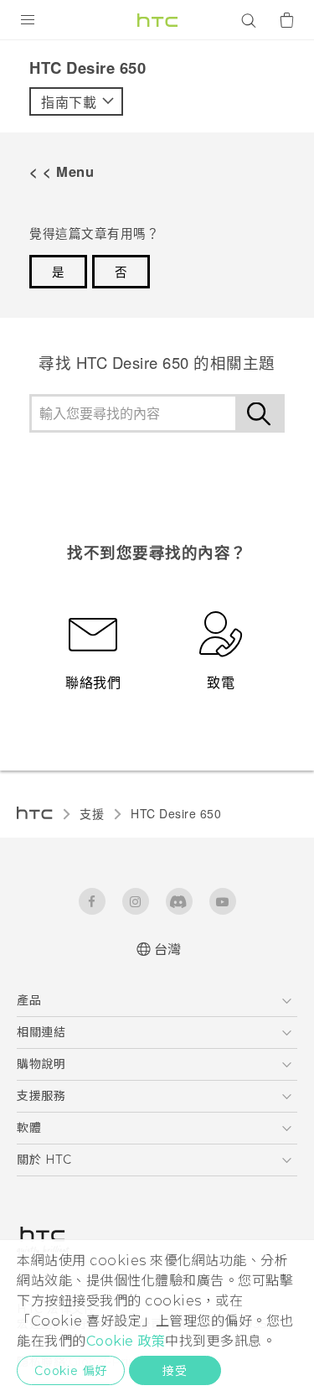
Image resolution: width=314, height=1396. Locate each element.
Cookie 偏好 (70, 1370)
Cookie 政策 (126, 1341)
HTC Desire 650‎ (176, 813)
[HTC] (157, 20)
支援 (92, 813)
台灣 (168, 949)
